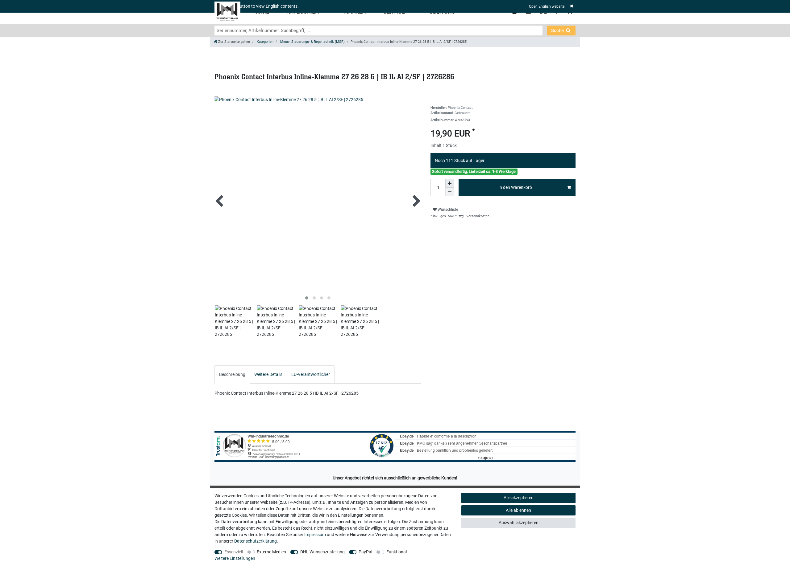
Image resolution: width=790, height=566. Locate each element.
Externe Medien (271, 551)
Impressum (315, 534)
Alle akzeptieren (519, 497)
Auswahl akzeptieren (518, 522)
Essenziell (233, 551)
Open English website (546, 6)
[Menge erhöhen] (449, 183)
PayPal (365, 551)
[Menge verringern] (449, 192)
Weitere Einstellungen (234, 558)
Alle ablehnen (518, 510)
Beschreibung (232, 374)
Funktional (396, 551)
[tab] (232, 374)
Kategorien (264, 42)
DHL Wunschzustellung (322, 551)
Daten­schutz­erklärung (255, 541)
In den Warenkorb (515, 187)
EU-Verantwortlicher (310, 374)
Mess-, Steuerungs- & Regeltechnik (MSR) (312, 42)
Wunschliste (447, 209)
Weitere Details (268, 374)
